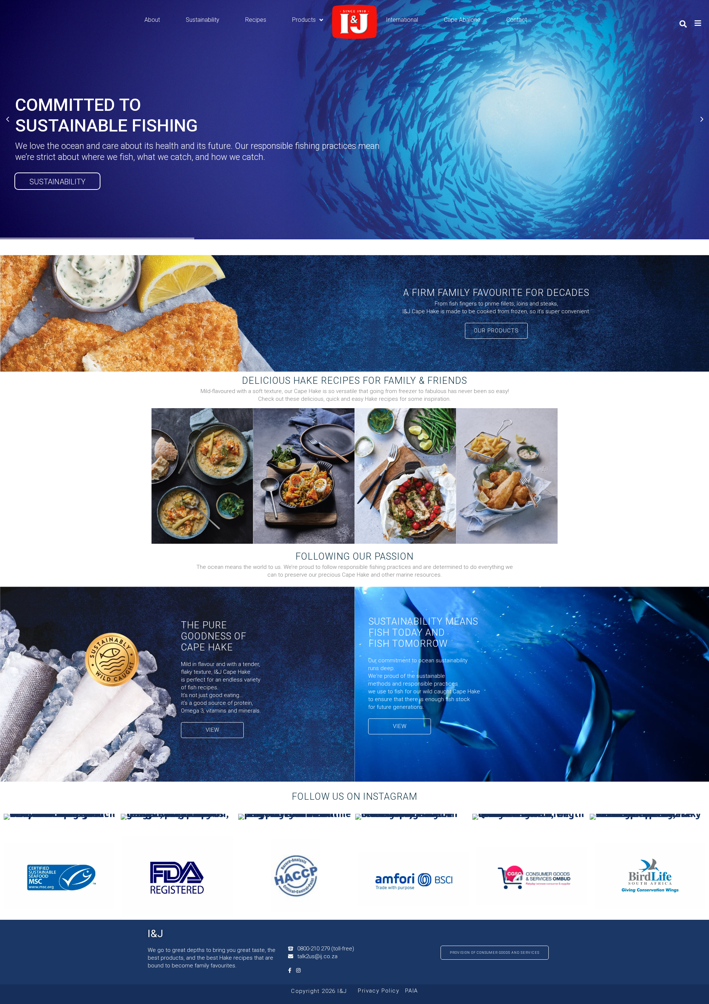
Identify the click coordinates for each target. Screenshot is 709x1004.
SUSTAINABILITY (57, 181)
